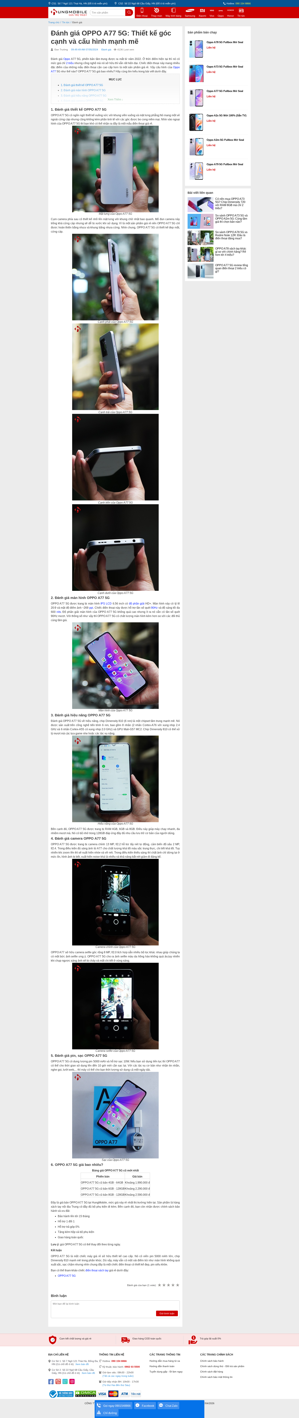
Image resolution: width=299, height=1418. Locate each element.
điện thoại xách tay (96, 1270)
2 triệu (70, 63)
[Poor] (164, 1285)
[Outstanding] (177, 1285)
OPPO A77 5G (67, 1275)
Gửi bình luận (167, 1313)
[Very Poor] (159, 1285)
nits (59, 611)
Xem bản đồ (82, 1364)
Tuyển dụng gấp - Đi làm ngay (166, 1371)
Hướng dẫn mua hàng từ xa (165, 1360)
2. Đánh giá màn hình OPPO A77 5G (83, 90)
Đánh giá (106, 49)
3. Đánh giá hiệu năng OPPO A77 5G (83, 95)
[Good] (168, 1285)
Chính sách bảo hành (212, 1360)
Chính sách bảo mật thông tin (216, 1377)
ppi (91, 607)
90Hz (154, 607)
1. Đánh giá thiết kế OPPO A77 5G (82, 85)
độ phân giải (137, 603)
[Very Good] (173, 1285)
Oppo (66, 58)
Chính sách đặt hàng (211, 1371)
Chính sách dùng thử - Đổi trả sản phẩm (222, 1366)
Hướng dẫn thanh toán (162, 1366)
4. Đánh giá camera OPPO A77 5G (82, 100)
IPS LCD (106, 603)
